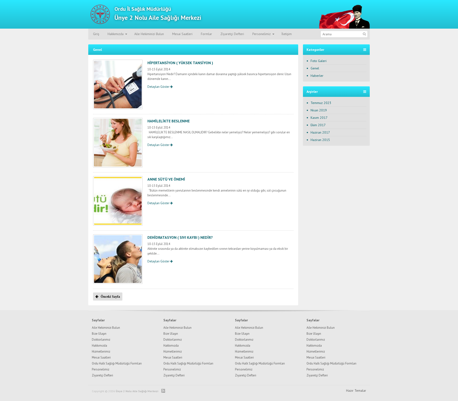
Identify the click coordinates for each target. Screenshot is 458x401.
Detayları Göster (158, 87)
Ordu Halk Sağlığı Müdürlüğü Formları (117, 363)
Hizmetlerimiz (101, 351)
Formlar (206, 34)
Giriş (96, 34)
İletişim (286, 34)
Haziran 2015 (320, 140)
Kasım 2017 (319, 117)
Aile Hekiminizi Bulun (149, 34)
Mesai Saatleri (182, 34)
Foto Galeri (319, 61)
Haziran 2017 (320, 132)
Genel (315, 68)
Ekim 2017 (318, 125)
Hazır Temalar (356, 390)
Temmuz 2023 (321, 103)
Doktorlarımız (101, 340)
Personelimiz (261, 34)
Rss (163, 390)
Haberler (317, 75)
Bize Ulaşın (99, 334)
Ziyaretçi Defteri (232, 34)
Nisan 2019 (319, 110)
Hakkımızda (116, 34)
